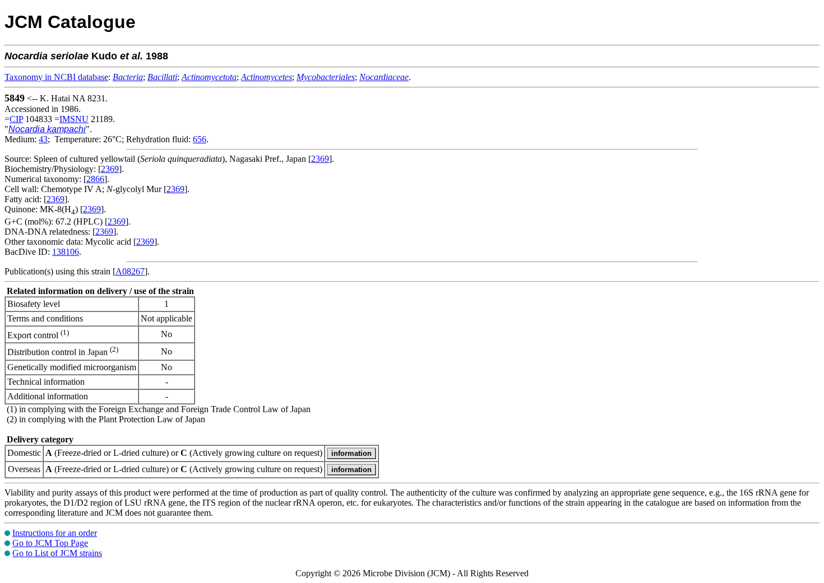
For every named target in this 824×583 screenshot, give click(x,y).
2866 (95, 179)
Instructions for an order (54, 533)
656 (199, 139)
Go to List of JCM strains (57, 553)
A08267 (130, 271)
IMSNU (74, 119)
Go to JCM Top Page (50, 543)
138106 (65, 251)
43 (43, 139)
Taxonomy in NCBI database (56, 77)
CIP (16, 119)
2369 (320, 159)
